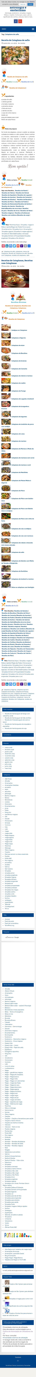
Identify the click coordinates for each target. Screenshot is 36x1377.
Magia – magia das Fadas (13, 1083)
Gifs (6, 816)
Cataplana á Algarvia (18, 338)
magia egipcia (9, 837)
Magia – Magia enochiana (13, 1091)
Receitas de (10, 208)
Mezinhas (12, 225)
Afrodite (7, 781)
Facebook (18, 1357)
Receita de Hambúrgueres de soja (15, 728)
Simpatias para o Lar (15, 676)
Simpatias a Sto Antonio (16, 238)
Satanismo (8, 1162)
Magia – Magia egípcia (12, 1089)
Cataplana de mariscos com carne (22, 458)
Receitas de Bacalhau (24, 199)
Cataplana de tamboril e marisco (22, 579)
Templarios (8, 1217)
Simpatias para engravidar (13, 1198)
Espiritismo (8, 1049)
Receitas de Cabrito (24, 653)
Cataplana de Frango (18, 391)
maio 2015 (8, 768)
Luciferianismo (9, 1068)
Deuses (7, 1028)
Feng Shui (8, 1054)
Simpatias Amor (18, 229)
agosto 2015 (8, 762)
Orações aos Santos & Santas (14, 1123)
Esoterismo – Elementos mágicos (15, 1039)
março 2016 (8, 747)
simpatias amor (9, 873)
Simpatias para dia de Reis (13, 1196)
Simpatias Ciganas (10, 877)
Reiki (6, 1148)
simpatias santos (10, 892)
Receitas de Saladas (8, 199)
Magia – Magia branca (12, 1077)
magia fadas (8, 839)
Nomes (7, 1112)
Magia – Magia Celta (11, 1079)
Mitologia (8, 848)
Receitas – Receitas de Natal (14, 1143)
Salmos (7, 867)
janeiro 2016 (8, 752)
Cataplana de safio (9, 251)
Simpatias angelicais (11, 1179)
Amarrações (27, 229)
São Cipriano (9, 869)
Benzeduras (8, 800)
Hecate (7, 819)
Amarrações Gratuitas (11, 785)
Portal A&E (8, 858)
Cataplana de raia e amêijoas (21, 529)
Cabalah (7, 1022)
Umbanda (8, 1219)
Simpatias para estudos (12, 1200)
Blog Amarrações (10, 1255)
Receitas (9, 82)
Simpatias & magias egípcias (23, 231)
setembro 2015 (9, 760)
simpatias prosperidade (12, 885)
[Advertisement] (18, 961)
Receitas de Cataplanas (17, 88)
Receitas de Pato (7, 655)
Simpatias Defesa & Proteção (14, 1187)
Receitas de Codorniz (9, 653)
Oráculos (7, 1125)
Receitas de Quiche (22, 640)
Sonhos (7, 898)
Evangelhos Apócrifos (12, 1051)
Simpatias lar (9, 883)
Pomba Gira (8, 1131)
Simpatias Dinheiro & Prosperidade (13, 236)
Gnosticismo (9, 1058)
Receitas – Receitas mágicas (14, 1146)
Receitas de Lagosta (24, 195)
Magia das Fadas (16, 227)
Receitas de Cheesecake (25, 649)
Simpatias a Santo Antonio (13, 1169)
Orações (7, 852)
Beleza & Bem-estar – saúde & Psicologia (18, 1005)
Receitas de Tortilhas (9, 642)
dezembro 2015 (10, 754)
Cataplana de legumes (19, 416)
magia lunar (8, 841)
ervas (6, 808)
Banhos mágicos (10, 796)
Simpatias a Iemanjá (21, 234)
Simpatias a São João (11, 1171)
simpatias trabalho (10, 896)
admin (15, 43)
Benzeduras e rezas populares (14, 1010)
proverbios (8, 862)
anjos (6, 789)
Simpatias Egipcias (10, 1192)
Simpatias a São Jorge (12, 1173)
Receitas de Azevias (8, 206)
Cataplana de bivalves (18, 361)
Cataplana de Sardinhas (19, 571)
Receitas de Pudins (21, 202)
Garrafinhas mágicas (11, 814)
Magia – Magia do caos (12, 1085)
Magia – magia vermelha (12, 1100)
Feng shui (8, 812)
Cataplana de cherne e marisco (21, 376)
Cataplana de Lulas (18, 434)
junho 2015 (8, 766)
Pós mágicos (9, 860)
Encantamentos (7, 229)
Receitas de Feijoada (9, 649)
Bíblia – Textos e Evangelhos (14, 1012)
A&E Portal (8, 779)
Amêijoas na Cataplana (19, 330)
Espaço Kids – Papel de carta (14, 1047)
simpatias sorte (9, 894)
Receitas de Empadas (23, 644)
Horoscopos (26, 227)
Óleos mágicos (9, 1114)
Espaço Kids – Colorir (11, 1045)
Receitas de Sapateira (9, 195)
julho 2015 (8, 764)
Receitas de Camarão (24, 197)
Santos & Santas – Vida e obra (14, 1160)
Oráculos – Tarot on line (12, 1127)
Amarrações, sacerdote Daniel (14, 1253)
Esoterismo (8, 1037)
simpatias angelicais (11, 875)
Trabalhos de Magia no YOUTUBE (15, 1260)
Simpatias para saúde (11, 1202)
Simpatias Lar (9, 1194)
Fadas (6, 810)
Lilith (6, 829)
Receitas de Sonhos (24, 204)
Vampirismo (8, 1221)
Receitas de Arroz (13, 210)
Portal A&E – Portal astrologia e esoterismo (18, 7)
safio (27, 255)
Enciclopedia (9, 1035)
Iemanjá (7, 823)
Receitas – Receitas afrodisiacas (15, 1141)
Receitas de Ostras (22, 193)
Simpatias (8, 871)
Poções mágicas (10, 1129)
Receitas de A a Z (27, 82)
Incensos (8, 825)
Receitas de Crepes (24, 651)
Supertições (8, 1212)
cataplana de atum (22, 689)
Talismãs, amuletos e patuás (14, 1215)
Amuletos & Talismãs (8, 234)
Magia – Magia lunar (11, 1093)
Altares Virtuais (9, 991)
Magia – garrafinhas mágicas (14, 1072)
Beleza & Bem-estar (11, 1003)
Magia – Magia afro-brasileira (14, 1074)
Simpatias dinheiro (10, 879)
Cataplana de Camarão (19, 369)
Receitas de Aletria (8, 622)
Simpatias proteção (11, 888)
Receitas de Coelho (8, 640)
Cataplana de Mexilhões (19, 472)
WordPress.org (9, 925)
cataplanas (19, 251)
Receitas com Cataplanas (16, 699)
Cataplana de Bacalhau (19, 353)
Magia (7, 1070)
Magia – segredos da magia (13, 1102)
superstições (9, 902)
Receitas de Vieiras (8, 193)
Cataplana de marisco (18, 441)
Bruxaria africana (10, 1020)
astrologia (8, 793)
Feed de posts (9, 921)
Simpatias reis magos (11, 890)
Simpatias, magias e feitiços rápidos (16, 1206)
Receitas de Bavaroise (9, 651)
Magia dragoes (9, 835)
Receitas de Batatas (23, 642)
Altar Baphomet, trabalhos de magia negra (18, 1249)
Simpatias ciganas (7, 231)
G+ (18, 1361)
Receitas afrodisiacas (22, 213)
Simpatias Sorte (10, 1204)
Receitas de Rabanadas (10, 204)
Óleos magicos (9, 850)
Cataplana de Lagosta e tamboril (22, 399)
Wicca (16, 667)
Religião (7, 1150)
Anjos (18, 225)
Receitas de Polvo (8, 202)
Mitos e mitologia (10, 1108)
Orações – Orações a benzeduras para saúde (19, 1118)
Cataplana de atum (17, 345)
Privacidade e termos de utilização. (15, 1338)
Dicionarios (8, 804)
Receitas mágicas (7, 213)
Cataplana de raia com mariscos (22, 536)
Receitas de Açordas (8, 197)
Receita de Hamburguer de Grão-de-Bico (18, 718)
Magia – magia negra (11, 1095)
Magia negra (9, 844)
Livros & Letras (9, 1066)
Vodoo (7, 1223)
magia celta (8, 833)
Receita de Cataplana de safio (15, 40)
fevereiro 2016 (9, 749)
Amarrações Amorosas (12, 1251)
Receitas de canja (23, 215)
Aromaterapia (9, 997)
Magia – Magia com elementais (15, 1081)
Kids (6, 827)
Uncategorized (9, 906)
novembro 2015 (10, 756)
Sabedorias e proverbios (12, 1152)
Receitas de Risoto (21, 190)
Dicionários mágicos (11, 1031)
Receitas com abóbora (9, 215)
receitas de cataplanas (19, 255)
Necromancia (9, 1110)
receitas (22, 43)
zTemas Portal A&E (11, 1227)
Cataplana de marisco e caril (21, 465)
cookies (7, 802)
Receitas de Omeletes (22, 646)
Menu (4, 29)
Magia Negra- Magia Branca (13, 1258)
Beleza (7, 798)
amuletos (8, 787)
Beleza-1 (7, 1008)
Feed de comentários (11, 923)
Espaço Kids (8, 1043)
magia (7, 831)
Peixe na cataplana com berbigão (22, 587)
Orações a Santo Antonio (13, 1120)
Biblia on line (9, 1014)
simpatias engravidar (11, 881)
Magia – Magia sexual (11, 1097)
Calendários (8, 1024)
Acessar (7, 919)
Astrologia (8, 999)
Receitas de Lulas (8, 646)
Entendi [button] (30, 4)
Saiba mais (22, 4)
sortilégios (8, 900)
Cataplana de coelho (18, 383)
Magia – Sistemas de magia (13, 1104)
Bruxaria (7, 1018)
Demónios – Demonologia (13, 1026)
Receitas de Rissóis (8, 644)
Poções (7, 856)
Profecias (8, 1137)
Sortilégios (8, 1210)
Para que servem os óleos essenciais (16, 854)
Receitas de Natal (26, 210)
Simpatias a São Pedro (12, 1175)
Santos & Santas (10, 1158)
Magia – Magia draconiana (13, 1087)
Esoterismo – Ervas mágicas (14, 1041)
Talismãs (7, 904)
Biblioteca (8, 1016)
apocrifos (8, 791)
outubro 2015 (9, 758)
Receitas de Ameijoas (9, 638)
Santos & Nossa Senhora (12, 1156)
